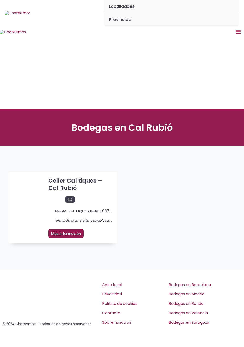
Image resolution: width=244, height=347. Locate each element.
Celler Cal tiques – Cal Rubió (75, 184)
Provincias (120, 19)
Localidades (122, 6)
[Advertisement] (122, 73)
